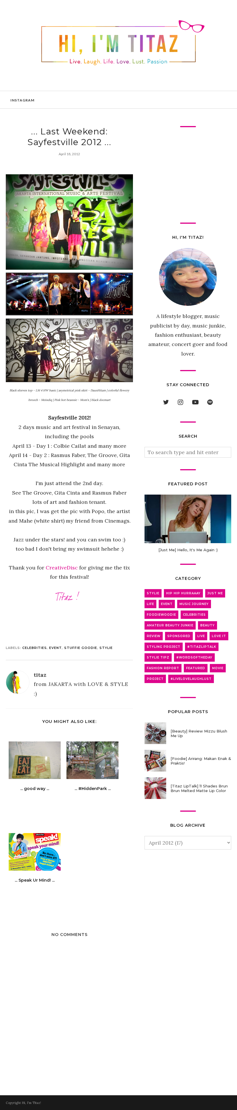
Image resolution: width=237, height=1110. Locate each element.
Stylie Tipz (158, 657)
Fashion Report (163, 668)
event (55, 648)
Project (155, 679)
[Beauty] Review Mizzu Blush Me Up (199, 733)
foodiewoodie (161, 615)
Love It (219, 636)
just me (215, 593)
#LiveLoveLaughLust (191, 679)
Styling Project (163, 647)
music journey (194, 604)
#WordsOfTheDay (194, 657)
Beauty (207, 625)
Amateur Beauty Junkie (170, 625)
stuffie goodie (80, 648)
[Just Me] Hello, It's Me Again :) (188, 549)
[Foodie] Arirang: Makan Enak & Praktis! (201, 760)
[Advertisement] (188, 175)
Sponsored (178, 636)
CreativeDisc (62, 567)
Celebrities (34, 648)
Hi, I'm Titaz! (31, 1103)
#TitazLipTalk (201, 647)
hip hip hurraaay (183, 593)
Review (153, 636)
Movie (217, 668)
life (150, 604)
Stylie (106, 648)
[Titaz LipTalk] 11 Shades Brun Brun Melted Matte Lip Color (199, 788)
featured (195, 668)
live (201, 636)
